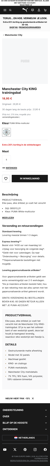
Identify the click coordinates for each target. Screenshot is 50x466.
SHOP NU (13, 27)
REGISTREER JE (26, 5)
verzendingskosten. (10, 117)
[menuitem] (4, 449)
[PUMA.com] (25, 10)
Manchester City (13, 35)
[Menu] (4, 10)
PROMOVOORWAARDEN (30, 27)
